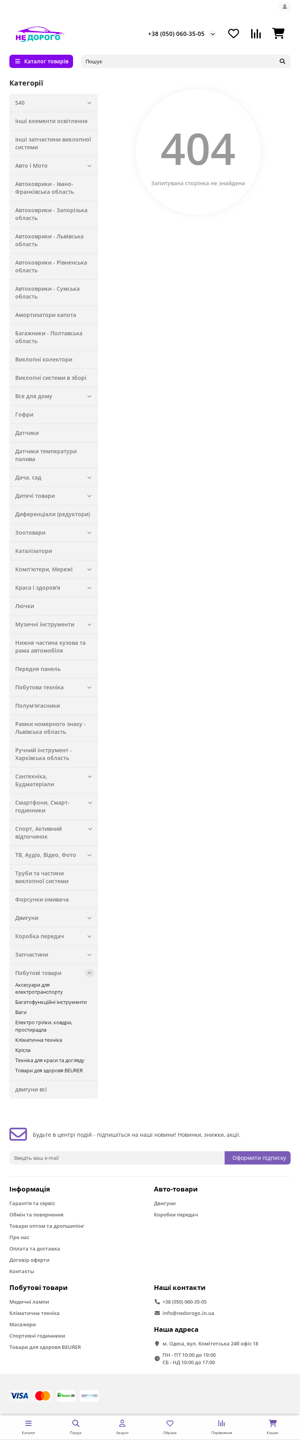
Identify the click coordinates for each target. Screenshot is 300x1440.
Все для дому (33, 396)
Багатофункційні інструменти (51, 1001)
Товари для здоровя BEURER (49, 1070)
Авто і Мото (31, 165)
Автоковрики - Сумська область (47, 292)
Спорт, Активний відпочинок (38, 832)
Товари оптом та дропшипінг (46, 1225)
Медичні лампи (29, 1301)
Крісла (22, 1050)
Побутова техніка (39, 687)
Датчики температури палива (46, 455)
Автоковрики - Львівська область (49, 240)
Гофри (24, 414)
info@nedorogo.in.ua (188, 1313)
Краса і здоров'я (37, 587)
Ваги (21, 1012)
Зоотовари (30, 532)
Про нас (19, 1237)
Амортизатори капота (45, 314)
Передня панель (38, 669)
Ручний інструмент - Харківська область (43, 754)
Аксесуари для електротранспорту (39, 988)
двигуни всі (31, 1089)
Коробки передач (176, 1214)
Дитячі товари (35, 495)
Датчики (27, 432)
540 (20, 102)
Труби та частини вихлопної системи (41, 877)
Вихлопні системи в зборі (50, 377)
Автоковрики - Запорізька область (51, 214)
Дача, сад (28, 477)
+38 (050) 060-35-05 (176, 34)
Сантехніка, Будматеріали (34, 780)
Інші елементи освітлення (51, 121)
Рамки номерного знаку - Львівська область (50, 727)
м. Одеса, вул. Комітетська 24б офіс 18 (210, 1343)
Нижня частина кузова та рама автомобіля (50, 646)
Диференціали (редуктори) (52, 514)
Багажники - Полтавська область (48, 337)
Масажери (22, 1324)
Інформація (29, 1188)
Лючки (24, 606)
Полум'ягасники (37, 705)
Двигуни (26, 917)
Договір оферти (29, 1259)
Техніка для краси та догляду (49, 1060)
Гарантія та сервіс (32, 1203)
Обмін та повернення (36, 1214)
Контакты (21, 1271)
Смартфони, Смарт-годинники (42, 806)
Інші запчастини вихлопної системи (53, 143)
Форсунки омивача (42, 899)
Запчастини (31, 954)
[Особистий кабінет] (285, 6)
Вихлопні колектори (43, 359)
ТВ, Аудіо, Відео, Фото (45, 855)
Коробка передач (39, 936)
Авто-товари (176, 1188)
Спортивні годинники (37, 1335)
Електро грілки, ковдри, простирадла (43, 1026)
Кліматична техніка (38, 1039)
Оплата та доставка (34, 1248)
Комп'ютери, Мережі (44, 569)
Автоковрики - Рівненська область (51, 266)
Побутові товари (38, 973)
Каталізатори (33, 551)
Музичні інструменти (44, 624)
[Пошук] (282, 61)
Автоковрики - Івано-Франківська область (44, 187)
